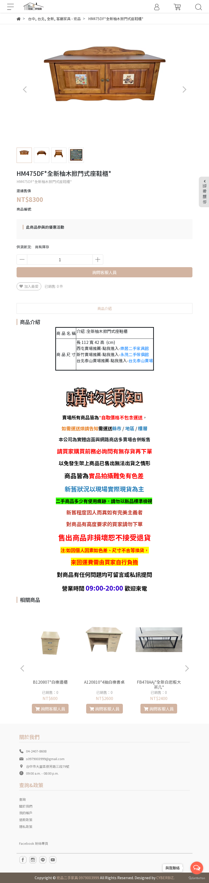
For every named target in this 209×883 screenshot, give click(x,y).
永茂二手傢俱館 (134, 354)
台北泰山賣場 (140, 360)
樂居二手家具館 (134, 348)
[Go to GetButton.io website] (197, 877)
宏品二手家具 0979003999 (78, 877)
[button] (184, 89)
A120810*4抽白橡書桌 (104, 681)
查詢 (22, 799)
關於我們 (25, 806)
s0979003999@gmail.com (45, 758)
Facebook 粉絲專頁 (33, 843)
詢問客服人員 (104, 272)
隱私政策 (25, 826)
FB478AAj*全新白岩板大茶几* (159, 684)
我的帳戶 (25, 812)
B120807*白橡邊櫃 (50, 681)
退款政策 (25, 819)
